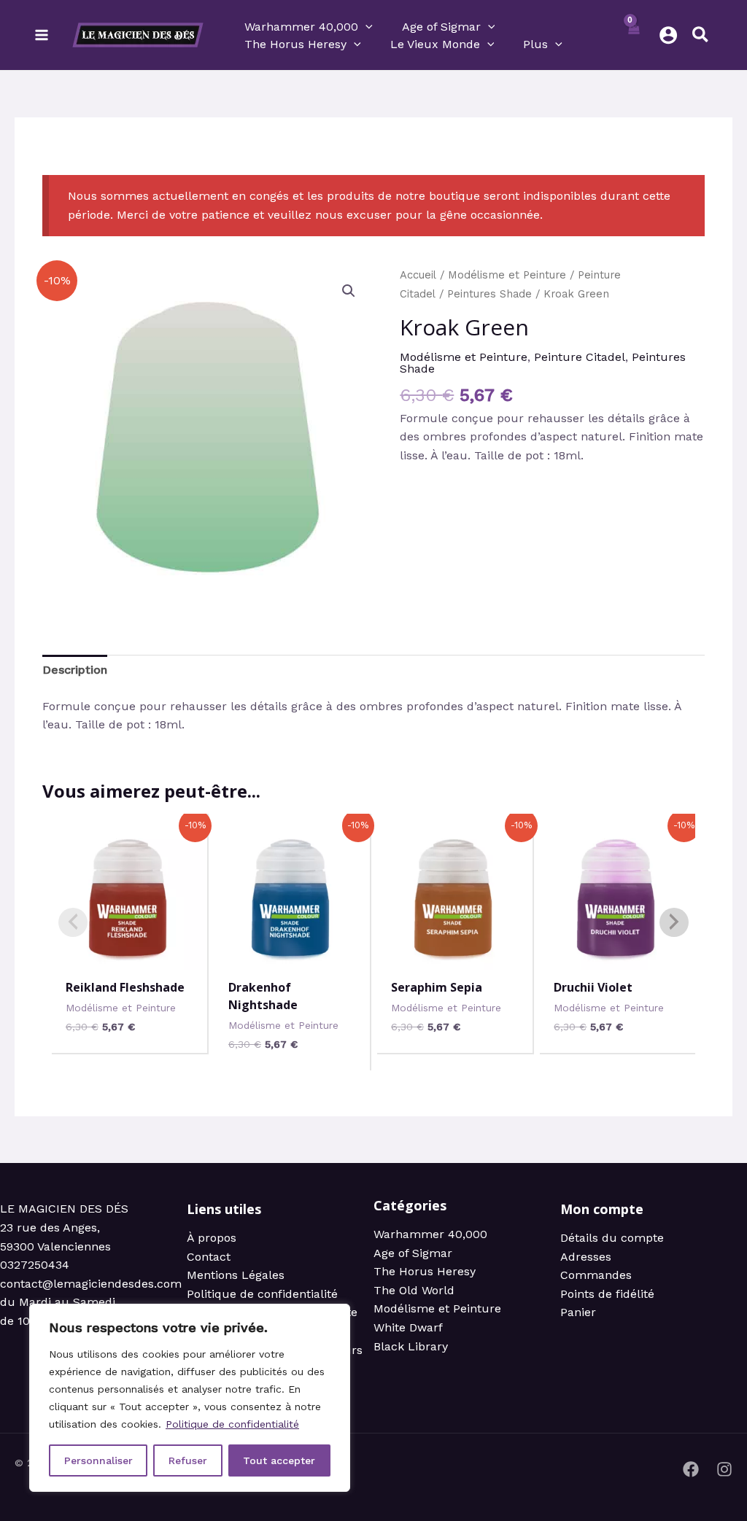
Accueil (418, 274)
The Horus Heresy (425, 1271)
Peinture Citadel (579, 357)
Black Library (411, 1346)
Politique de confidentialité (232, 1424)
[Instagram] (724, 1469)
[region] (189, 1398)
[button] (365, 27)
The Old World (414, 1290)
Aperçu (129, 954)
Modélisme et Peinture (507, 274)
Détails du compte (612, 1238)
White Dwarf (408, 1327)
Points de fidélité (607, 1294)
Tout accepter (279, 1460)
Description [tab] (74, 670)
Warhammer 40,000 (430, 1234)
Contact (209, 1257)
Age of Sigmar (413, 1253)
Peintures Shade (489, 293)
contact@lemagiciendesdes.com (91, 1284)
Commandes (596, 1275)
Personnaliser (98, 1460)
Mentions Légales (236, 1275)
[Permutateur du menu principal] (42, 35)
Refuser (188, 1460)
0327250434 (34, 1265)
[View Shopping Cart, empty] (633, 34)
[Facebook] (691, 1469)
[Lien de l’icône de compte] (668, 35)
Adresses (585, 1257)
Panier (578, 1312)
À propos (211, 1238)
